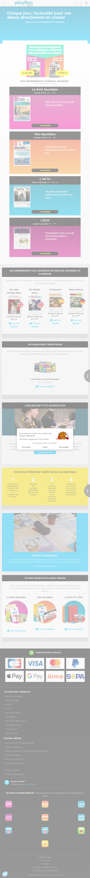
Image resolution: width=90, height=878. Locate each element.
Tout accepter (64, 447)
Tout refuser (26, 447)
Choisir (45, 447)
